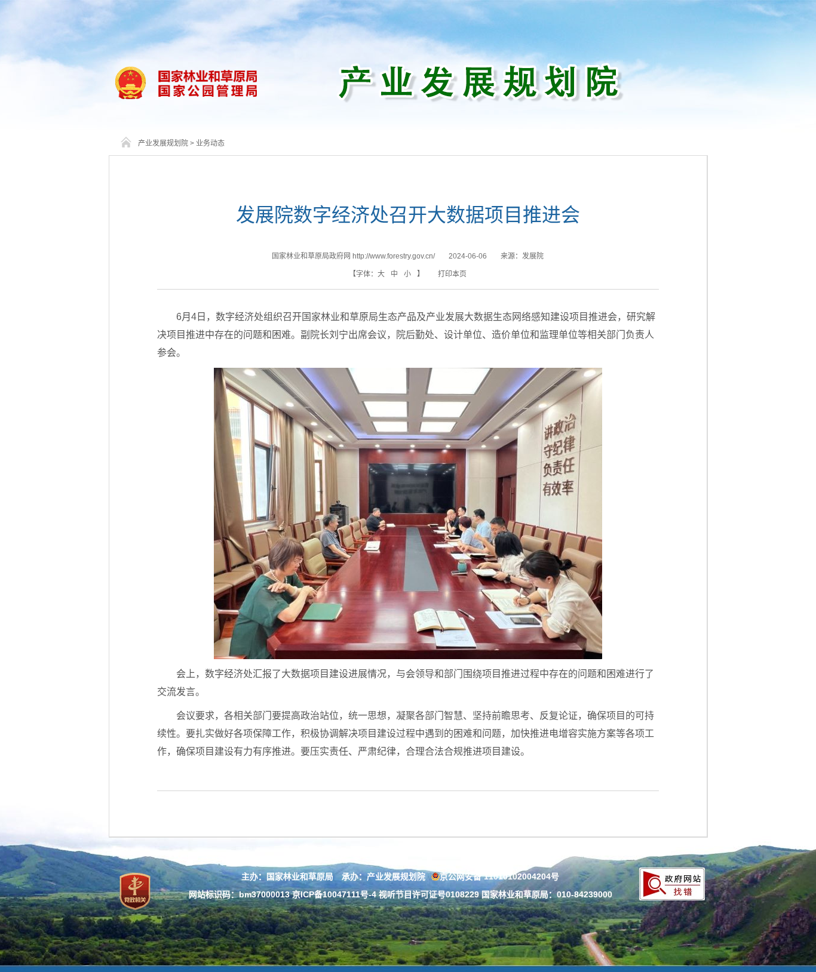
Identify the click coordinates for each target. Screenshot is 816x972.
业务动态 (210, 143)
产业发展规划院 (163, 143)
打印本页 (452, 274)
